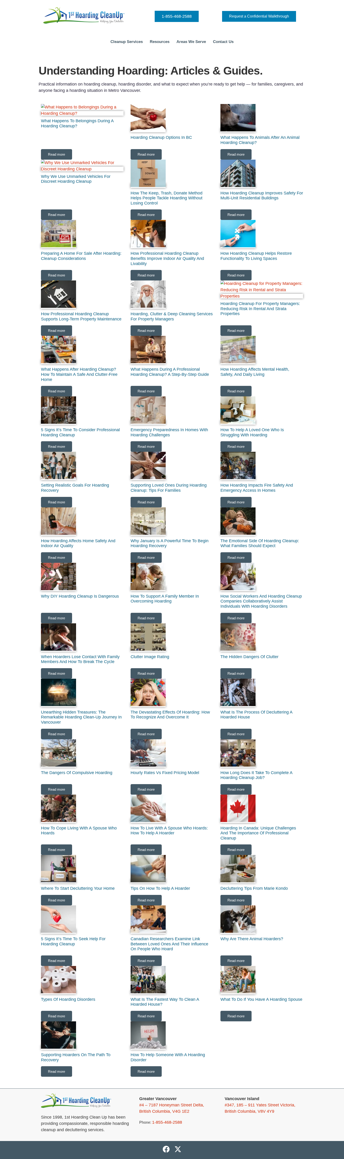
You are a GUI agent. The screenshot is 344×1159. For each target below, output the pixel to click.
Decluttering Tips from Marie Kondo (254, 888)
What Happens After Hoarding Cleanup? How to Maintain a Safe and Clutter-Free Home (79, 374)
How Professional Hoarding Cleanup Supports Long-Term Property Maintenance (81, 316)
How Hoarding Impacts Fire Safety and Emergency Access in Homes (256, 488)
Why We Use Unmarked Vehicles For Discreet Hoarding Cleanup (75, 179)
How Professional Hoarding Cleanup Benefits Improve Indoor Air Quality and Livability (167, 258)
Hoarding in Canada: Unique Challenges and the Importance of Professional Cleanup (258, 833)
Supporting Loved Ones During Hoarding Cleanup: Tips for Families (169, 488)
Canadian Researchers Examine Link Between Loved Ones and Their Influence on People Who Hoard (169, 944)
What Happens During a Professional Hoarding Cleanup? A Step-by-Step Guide (170, 372)
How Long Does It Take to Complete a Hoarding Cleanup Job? (256, 775)
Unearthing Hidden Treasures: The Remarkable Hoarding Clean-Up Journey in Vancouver (81, 717)
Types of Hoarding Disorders (68, 999)
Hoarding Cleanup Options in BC (161, 137)
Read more (56, 154)
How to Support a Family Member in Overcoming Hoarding (165, 599)
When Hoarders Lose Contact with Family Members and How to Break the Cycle (80, 659)
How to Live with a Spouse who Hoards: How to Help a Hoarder (169, 831)
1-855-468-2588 (177, 16)
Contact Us (223, 41)
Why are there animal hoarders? (251, 939)
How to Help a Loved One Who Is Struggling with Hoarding (252, 432)
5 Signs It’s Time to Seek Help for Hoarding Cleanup (73, 941)
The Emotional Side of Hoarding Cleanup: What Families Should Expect (259, 543)
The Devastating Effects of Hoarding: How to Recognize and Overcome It (170, 715)
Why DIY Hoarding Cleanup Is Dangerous (80, 596)
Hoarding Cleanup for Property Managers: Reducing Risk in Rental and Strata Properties (260, 308)
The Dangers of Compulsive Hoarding (76, 772)
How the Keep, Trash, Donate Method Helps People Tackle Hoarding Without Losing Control (166, 198)
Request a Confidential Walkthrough (259, 16)
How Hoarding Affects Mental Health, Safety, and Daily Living (254, 372)
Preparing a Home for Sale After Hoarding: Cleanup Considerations (81, 256)
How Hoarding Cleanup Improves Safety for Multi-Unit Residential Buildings (261, 196)
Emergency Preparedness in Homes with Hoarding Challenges (169, 432)
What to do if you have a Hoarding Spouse (261, 999)
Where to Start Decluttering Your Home (78, 888)
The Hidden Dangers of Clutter (249, 656)
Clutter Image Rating (150, 656)
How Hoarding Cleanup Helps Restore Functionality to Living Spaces (256, 256)
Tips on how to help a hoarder (160, 888)
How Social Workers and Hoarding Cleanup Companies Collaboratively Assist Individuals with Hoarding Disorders (261, 601)
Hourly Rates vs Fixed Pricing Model (165, 772)
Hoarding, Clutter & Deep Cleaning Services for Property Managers (172, 316)
